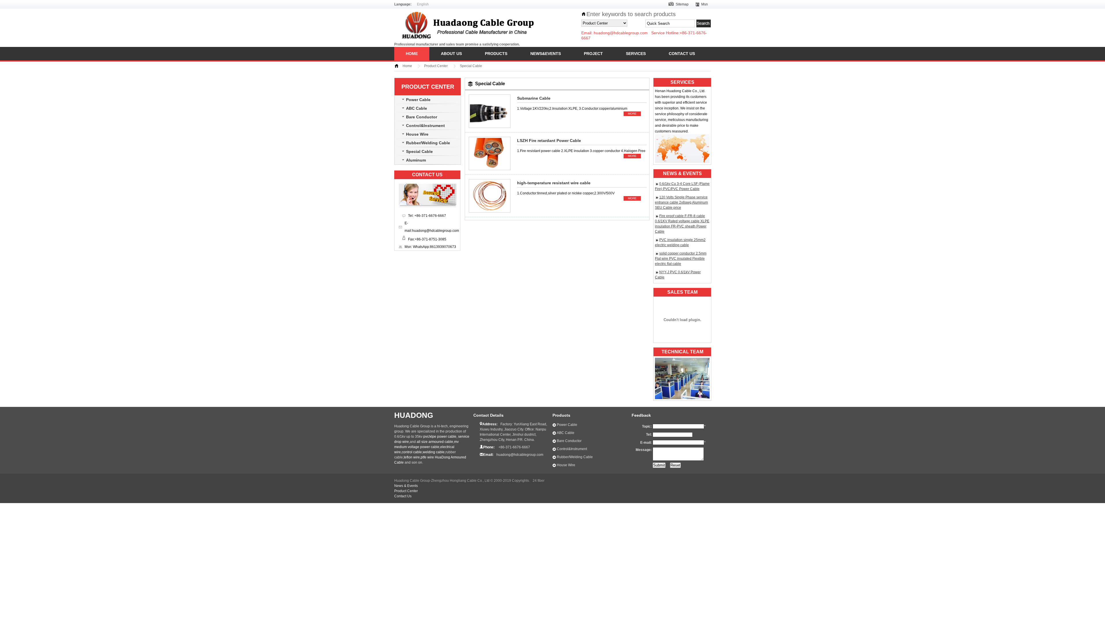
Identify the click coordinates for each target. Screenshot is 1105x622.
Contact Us (402, 496)
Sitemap (682, 4)
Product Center (436, 66)
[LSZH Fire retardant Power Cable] (489, 170)
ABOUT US (451, 53)
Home (407, 66)
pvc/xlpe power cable (439, 437)
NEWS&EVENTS (545, 53)
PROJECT (593, 53)
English (423, 4)
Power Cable (418, 99)
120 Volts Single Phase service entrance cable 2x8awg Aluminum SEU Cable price (681, 202)
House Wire (417, 134)
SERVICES (636, 53)
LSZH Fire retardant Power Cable (549, 140)
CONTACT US (682, 53)
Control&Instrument (425, 125)
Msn (704, 4)
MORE (632, 113)
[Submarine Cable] (489, 128)
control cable (412, 452)
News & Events (406, 486)
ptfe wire (427, 457)
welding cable (434, 452)
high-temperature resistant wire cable (553, 183)
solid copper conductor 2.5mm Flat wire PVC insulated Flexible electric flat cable (680, 258)
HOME (412, 53)
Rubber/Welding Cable (428, 143)
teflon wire (412, 457)
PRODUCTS (496, 53)
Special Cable (471, 66)
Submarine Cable (533, 98)
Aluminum (416, 160)
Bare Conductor (421, 117)
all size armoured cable (435, 442)
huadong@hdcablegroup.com (621, 33)
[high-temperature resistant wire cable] (489, 213)
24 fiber (538, 481)
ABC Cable (416, 108)
